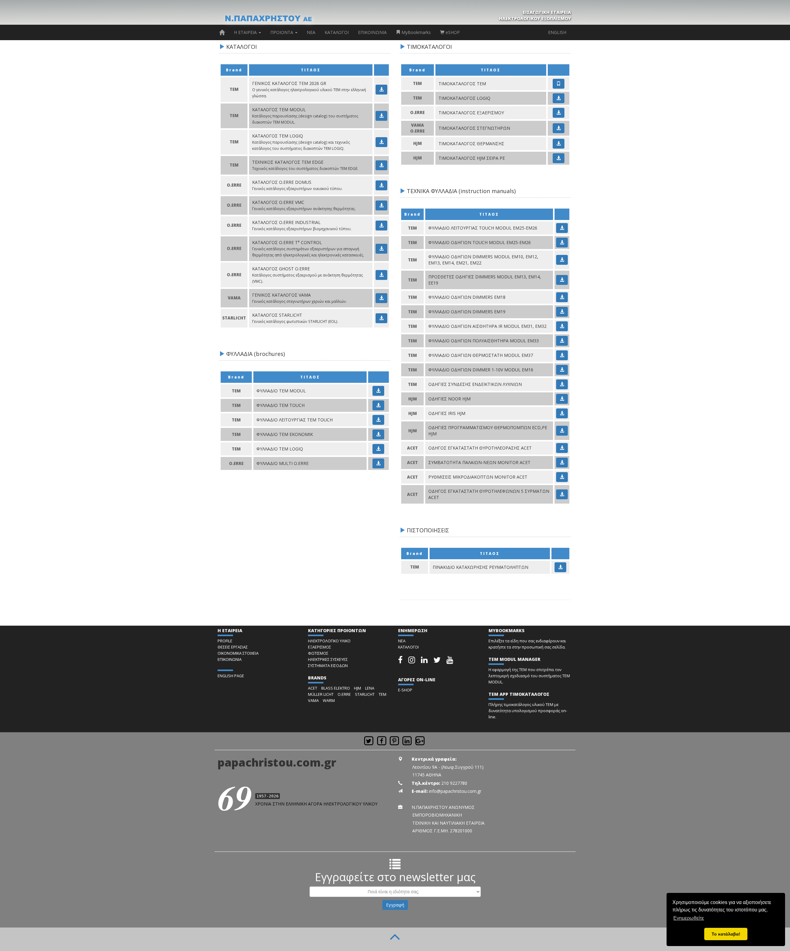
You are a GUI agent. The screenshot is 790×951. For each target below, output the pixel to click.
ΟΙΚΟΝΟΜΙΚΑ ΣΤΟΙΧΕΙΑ (238, 653)
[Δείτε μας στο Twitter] (438, 661)
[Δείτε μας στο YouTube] (450, 661)
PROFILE (225, 641)
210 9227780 (454, 783)
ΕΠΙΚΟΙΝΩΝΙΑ (372, 32)
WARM (329, 700)
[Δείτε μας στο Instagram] (412, 661)
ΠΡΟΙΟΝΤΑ (282, 32)
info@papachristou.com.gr (455, 791)
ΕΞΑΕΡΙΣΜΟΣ (319, 647)
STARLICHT (365, 694)
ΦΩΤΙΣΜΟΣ (318, 653)
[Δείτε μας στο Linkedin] (425, 661)
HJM (357, 688)
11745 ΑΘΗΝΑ (426, 775)
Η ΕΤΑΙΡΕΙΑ (246, 32)
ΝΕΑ (311, 32)
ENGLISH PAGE (231, 675)
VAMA (313, 700)
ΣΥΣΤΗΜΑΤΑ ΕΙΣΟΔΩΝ (328, 665)
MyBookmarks (415, 32)
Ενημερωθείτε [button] (688, 918)
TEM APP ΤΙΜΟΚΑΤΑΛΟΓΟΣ (519, 694)
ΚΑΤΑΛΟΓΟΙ (337, 32)
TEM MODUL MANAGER (514, 659)
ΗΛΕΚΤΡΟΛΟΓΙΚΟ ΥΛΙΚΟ (329, 641)
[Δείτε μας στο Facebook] (400, 661)
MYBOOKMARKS (507, 630)
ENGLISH (557, 32)
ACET (312, 688)
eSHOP (452, 32)
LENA (369, 688)
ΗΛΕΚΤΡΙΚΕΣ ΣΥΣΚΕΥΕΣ (328, 659)
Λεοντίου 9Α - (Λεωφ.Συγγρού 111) (448, 767)
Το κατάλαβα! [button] (726, 934)
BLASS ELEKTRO (335, 688)
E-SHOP (405, 690)
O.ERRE (344, 694)
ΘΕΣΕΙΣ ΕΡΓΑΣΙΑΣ (233, 647)
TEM (382, 694)
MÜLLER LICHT (321, 694)
